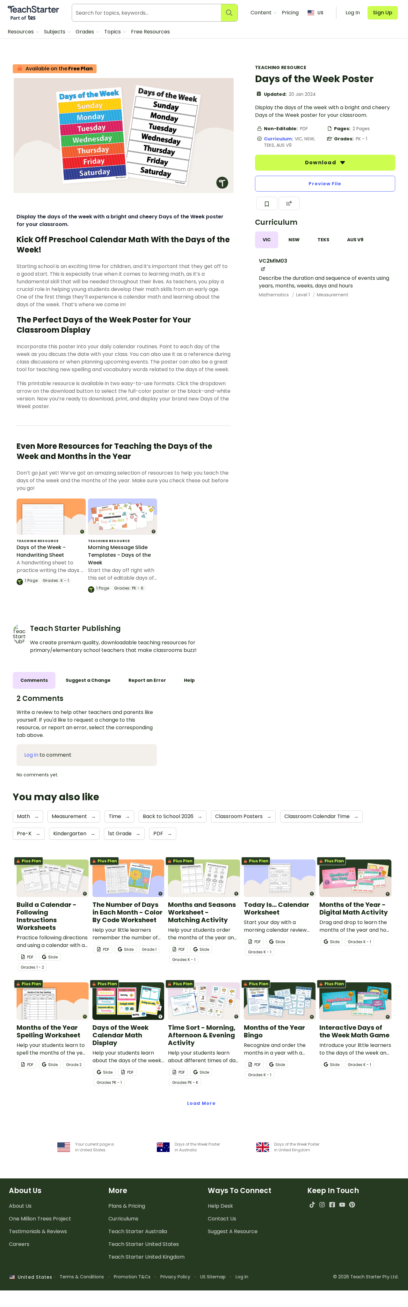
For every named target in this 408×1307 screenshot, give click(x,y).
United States (33, 1277)
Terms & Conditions (82, 1277)
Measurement (332, 295)
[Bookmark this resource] (266, 203)
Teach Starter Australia (137, 1231)
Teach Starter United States (143, 1244)
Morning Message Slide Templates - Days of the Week (119, 555)
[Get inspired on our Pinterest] (352, 1205)
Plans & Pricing (126, 1206)
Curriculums (123, 1218)
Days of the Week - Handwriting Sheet (41, 551)
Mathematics (274, 295)
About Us (20, 1206)
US (320, 13)
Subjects (55, 31)
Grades (85, 31)
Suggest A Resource (233, 1231)
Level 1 (303, 295)
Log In (242, 1277)
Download (321, 162)
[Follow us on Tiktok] (312, 1205)
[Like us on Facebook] (332, 1205)
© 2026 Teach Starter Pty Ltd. (365, 1277)
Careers (19, 1244)
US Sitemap (213, 1277)
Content (262, 12)
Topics (113, 31)
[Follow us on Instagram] (322, 1205)
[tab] (266, 239)
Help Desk (220, 1206)
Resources (21, 31)
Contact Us (222, 1218)
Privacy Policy (175, 1277)
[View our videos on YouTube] (342, 1205)
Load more (201, 1103)
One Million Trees (40, 1218)
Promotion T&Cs (132, 1277)
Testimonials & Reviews (38, 1231)
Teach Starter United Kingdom (146, 1257)
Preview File (325, 183)
